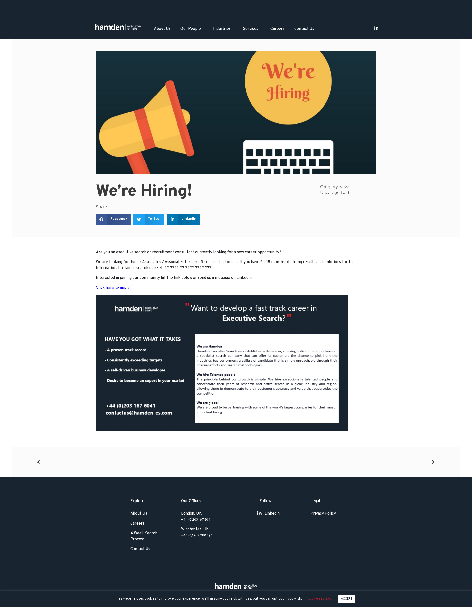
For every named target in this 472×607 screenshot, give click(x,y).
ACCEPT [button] (346, 599)
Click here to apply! (113, 287)
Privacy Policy (323, 513)
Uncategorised (334, 192)
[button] (113, 219)
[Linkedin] (376, 28)
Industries (222, 28)
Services (250, 28)
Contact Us (304, 28)
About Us (162, 28)
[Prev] (136, 462)
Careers (277, 28)
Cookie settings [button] (320, 598)
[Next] (335, 462)
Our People (190, 28)
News (344, 186)
